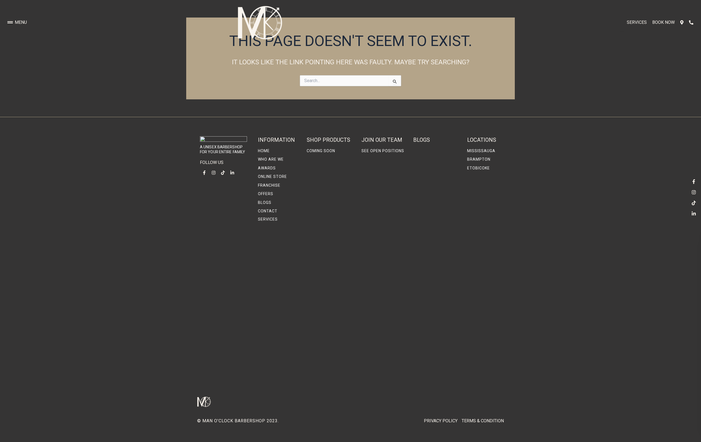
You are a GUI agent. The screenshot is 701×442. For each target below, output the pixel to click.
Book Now (663, 22)
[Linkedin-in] (693, 213)
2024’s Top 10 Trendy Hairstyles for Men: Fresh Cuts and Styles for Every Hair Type (436, 240)
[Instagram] (693, 192)
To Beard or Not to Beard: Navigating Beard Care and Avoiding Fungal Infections (432, 371)
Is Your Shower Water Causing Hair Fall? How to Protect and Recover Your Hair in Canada (436, 300)
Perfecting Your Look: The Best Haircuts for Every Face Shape (435, 188)
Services (637, 22)
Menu (21, 22)
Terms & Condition (483, 420)
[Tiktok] (693, 202)
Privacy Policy (441, 420)
